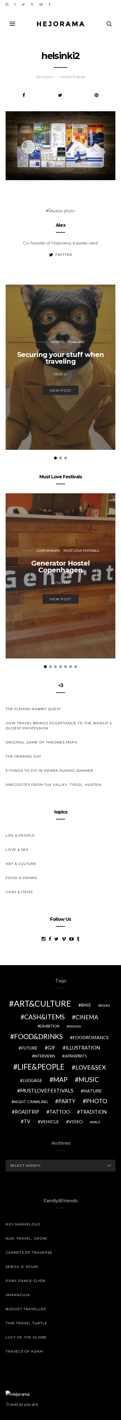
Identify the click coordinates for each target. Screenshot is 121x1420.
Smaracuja (18, 1295)
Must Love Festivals (81, 550)
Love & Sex (17, 849)
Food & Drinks (21, 878)
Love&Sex (90, 1067)
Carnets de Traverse (29, 1252)
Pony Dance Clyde (26, 1281)
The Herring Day (23, 756)
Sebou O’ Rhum (22, 1266)
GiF (51, 1048)
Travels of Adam (24, 1351)
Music (89, 1079)
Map (60, 1079)
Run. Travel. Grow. (27, 1238)
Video (76, 1121)
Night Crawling (31, 1101)
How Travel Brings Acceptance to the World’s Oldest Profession (59, 725)
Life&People (40, 1066)
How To (57, 342)
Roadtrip (27, 1112)
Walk (96, 1122)
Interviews (44, 1056)
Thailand (76, 342)
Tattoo (59, 1112)
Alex (60, 225)
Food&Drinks (38, 1036)
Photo (96, 1101)
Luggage (32, 1080)
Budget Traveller (26, 1309)
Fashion (74, 1026)
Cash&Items (44, 1017)
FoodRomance (91, 1037)
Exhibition (49, 1026)
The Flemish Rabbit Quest (33, 709)
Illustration (83, 1048)
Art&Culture (42, 1003)
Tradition (93, 1112)
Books (105, 1005)
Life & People (20, 835)
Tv (27, 1121)
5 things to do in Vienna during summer (49, 770)
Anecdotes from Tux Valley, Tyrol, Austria (54, 784)
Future (29, 1047)
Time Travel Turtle (26, 1323)
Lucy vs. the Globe (26, 1337)
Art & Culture (21, 863)
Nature (92, 1090)
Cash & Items (19, 892)
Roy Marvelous (23, 1224)
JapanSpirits (75, 1056)
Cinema (86, 1017)
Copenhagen (48, 550)
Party (66, 1101)
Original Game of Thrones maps (41, 742)
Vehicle (49, 1121)
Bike (86, 1004)
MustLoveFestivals (46, 1090)
